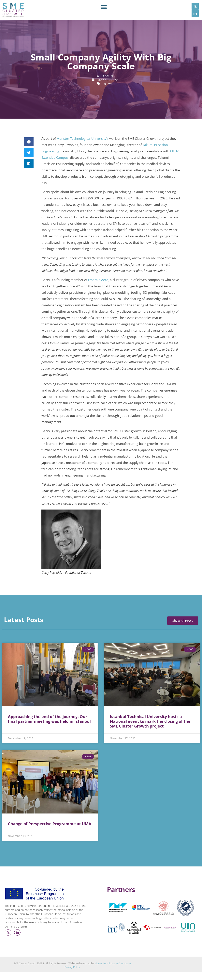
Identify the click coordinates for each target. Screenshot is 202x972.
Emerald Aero (98, 280)
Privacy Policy (72, 967)
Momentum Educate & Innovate (112, 963)
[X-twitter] (195, 6)
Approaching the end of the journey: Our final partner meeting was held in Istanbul (49, 719)
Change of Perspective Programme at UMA (49, 823)
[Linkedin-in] (195, 13)
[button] (104, 7)
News (108, 84)
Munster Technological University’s (82, 138)
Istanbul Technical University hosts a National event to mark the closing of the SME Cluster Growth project (150, 721)
